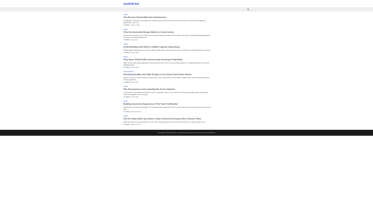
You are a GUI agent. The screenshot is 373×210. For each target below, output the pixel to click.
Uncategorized (128, 71)
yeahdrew (131, 4)
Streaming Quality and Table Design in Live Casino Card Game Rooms (157, 74)
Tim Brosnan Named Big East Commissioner (144, 17)
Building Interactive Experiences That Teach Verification (150, 104)
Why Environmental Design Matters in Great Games (148, 32)
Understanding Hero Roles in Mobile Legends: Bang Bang (151, 47)
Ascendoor (194, 133)
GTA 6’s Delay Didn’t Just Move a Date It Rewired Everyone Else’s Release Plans (162, 118)
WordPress (211, 133)
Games (125, 14)
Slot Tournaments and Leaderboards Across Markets (149, 89)
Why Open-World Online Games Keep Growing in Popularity (152, 59)
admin (127, 25)
